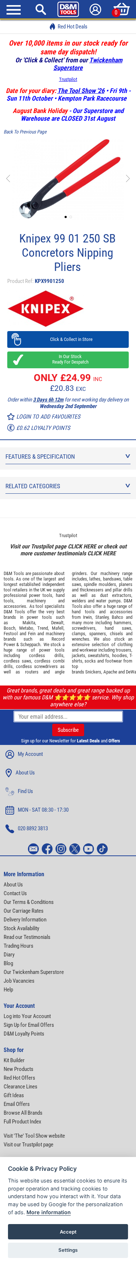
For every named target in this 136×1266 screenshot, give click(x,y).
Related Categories (32, 486)
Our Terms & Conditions (29, 902)
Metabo (26, 628)
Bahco (117, 617)
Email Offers (17, 1104)
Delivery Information (25, 919)
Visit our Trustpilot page (28, 1144)
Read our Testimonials (27, 937)
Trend (42, 628)
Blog (8, 963)
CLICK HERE (82, 546)
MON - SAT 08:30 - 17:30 (43, 810)
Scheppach (30, 644)
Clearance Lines (20, 1086)
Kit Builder (14, 1060)
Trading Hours (18, 946)
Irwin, (88, 617)
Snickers (93, 672)
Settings (68, 1250)
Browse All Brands (23, 1113)
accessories (15, 606)
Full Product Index (22, 1121)
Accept (68, 1232)
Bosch (9, 628)
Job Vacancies (19, 981)
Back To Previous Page (25, 132)
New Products (18, 1069)
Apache (110, 672)
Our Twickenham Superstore (34, 972)
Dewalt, (58, 622)
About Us (25, 772)
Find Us (25, 791)
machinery (36, 600)
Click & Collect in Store (68, 339)
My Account (30, 754)
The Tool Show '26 (80, 90)
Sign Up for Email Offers (29, 1025)
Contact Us (15, 893)
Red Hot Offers (19, 1078)
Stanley (101, 617)
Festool (11, 633)
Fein (32, 633)
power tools (40, 595)
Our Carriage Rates (24, 911)
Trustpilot (68, 79)
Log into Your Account (27, 1016)
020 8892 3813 (33, 828)
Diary (9, 954)
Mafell (57, 628)
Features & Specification (40, 456)
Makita (28, 622)
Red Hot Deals (72, 26)
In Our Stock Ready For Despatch (68, 359)
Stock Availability (21, 928)
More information (48, 1212)
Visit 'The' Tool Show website (34, 1136)
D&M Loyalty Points (24, 1033)
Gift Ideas (14, 1095)
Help (8, 989)
